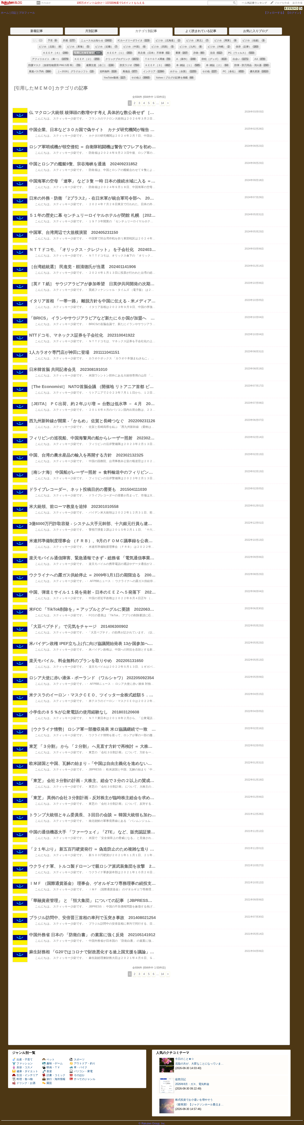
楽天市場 (297, 2)
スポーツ (79, 1059)
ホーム (5, 12)
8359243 (291, 8)
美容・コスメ (25, 1067)
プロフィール (27, 12)
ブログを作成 (281, 2)
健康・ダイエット (27, 1071)
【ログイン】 (294, 12)
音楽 (49, 1071)
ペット (51, 1059)
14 (162, 103)
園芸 (49, 1083)
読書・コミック (56, 1075)
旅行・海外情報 (56, 1079)
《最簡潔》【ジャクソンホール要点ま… (199, 1104)
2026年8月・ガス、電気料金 (192, 1084)
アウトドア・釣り (84, 1063)
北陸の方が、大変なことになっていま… (199, 1063)
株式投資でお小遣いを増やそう (194, 1099)
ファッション (25, 1063)
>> (254, 2)
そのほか (46, 2)
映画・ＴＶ (53, 1067)
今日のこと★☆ (184, 1058)
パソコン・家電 (83, 1071)
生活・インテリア (27, 1075)
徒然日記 (180, 1079)
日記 (14, 12)
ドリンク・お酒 (26, 1083)
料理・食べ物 (25, 1079)
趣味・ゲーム (55, 1063)
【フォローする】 (274, 12)
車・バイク (80, 1067)
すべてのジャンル (84, 1079)
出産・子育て (25, 1059)
